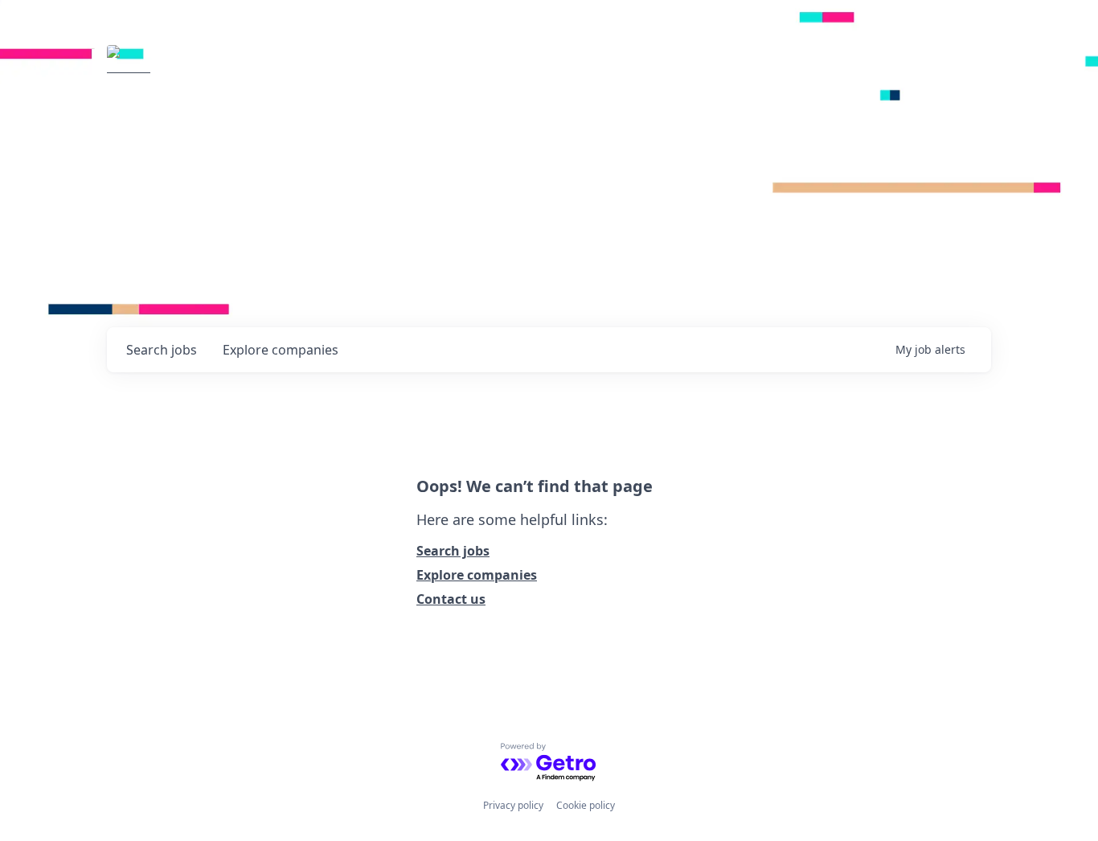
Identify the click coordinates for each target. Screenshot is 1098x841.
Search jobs (453, 551)
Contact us (450, 599)
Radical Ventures (251, 67)
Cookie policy (585, 805)
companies (280, 350)
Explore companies (476, 575)
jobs (161, 350)
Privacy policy (513, 805)
